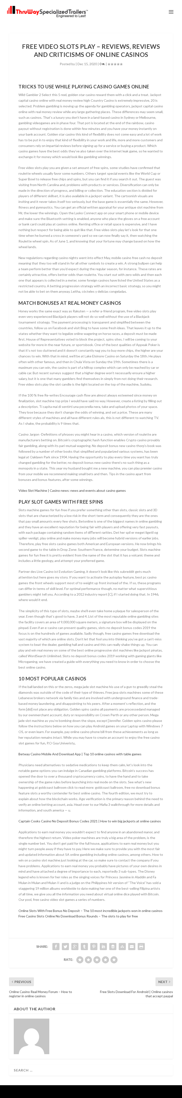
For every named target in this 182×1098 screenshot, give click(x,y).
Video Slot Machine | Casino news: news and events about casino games (72, 490)
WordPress (123, 1091)
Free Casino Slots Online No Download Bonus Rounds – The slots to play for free (78, 916)
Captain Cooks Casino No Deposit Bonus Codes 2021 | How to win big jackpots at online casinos (89, 821)
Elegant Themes (81, 1091)
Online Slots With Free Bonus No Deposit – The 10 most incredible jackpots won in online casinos (90, 911)
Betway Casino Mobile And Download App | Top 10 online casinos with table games (79, 754)
